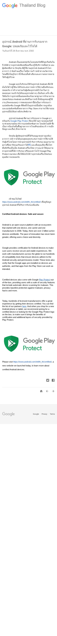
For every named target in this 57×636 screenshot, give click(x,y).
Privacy (45, 414)
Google (36, 414)
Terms (52, 414)
